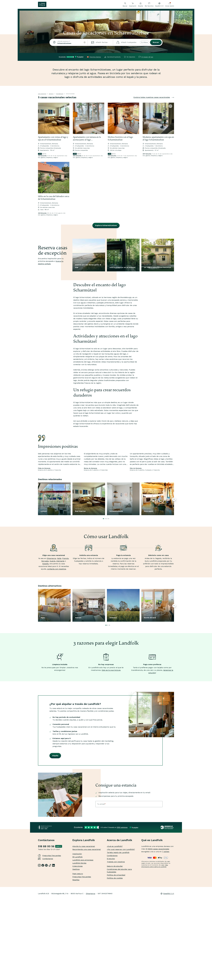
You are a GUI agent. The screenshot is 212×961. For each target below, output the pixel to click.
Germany (51, 93)
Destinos (76, 869)
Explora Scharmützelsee (106, 225)
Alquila (55, 756)
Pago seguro (77, 874)
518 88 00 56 (46, 846)
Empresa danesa (95, 57)
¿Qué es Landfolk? (115, 846)
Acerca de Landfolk (119, 840)
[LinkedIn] (53, 865)
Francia (65, 558)
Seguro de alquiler (115, 866)
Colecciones (77, 866)
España (45, 564)
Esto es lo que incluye (111, 670)
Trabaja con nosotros (116, 862)
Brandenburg (59, 93)
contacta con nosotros (56, 569)
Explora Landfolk (83, 840)
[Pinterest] (46, 865)
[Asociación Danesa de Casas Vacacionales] (167, 827)
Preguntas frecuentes (51, 856)
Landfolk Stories (79, 863)
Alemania (60, 561)
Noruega (45, 561)
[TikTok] (50, 865)
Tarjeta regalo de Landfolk (118, 852)
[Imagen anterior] (40, 118)
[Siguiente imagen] (66, 118)
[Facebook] (43, 865)
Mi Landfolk (77, 857)
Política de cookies (115, 878)
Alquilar (140, 6)
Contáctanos (47, 859)
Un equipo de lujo (147, 57)
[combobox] (68, 42)
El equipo (111, 859)
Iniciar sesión (169, 6)
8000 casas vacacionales (158, 849)
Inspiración (132, 6)
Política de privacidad (116, 875)
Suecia (52, 561)
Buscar (156, 42)
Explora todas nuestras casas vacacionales (151, 97)
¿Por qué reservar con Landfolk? (121, 849)
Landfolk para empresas (82, 860)
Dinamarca (51, 558)
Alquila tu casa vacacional (83, 846)
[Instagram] (39, 865)
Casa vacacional (42, 93)
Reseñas (75, 880)
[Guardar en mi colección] (66, 106)
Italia (59, 558)
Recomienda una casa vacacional (86, 849)
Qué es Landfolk (152, 840)
